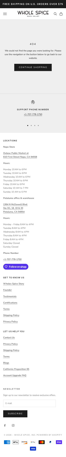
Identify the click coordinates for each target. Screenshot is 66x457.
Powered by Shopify (49, 435)
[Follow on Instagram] (13, 425)
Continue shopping (33, 67)
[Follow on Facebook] (4, 425)
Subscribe (15, 413)
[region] (33, 110)
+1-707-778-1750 (33, 114)
